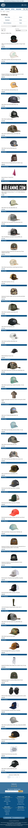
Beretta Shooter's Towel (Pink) (7, 177)
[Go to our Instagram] (16, 786)
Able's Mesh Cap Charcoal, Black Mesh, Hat (10, 104)
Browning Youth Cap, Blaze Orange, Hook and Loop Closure (13, 517)
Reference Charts (7, 801)
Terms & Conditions (7, 808)
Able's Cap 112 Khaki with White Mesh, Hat (10, 415)
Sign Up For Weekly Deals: (14, 789)
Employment (7, 811)
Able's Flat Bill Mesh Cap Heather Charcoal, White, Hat (12, 236)
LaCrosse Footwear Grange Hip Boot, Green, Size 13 (11, 607)
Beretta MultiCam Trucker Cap (7, 355)
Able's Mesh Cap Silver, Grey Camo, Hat (9, 444)
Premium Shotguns (21, 810)
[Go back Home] (1, 11)
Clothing (7, 11)
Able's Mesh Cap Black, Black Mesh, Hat (9, 768)
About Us (7, 814)
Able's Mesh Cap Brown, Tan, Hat (8, 281)
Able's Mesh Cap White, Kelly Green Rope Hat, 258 (11, 59)
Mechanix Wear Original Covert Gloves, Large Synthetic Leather (14, 695)
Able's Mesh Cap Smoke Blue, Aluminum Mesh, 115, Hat (12, 429)
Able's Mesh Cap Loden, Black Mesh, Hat (9, 207)
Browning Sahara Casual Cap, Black (8, 739)
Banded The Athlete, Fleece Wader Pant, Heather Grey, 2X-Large (14, 665)
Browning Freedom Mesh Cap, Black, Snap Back (11, 592)
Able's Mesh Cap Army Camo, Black (8, 636)
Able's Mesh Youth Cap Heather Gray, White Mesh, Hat (12, 222)
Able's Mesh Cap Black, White (7, 119)
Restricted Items (21, 799)
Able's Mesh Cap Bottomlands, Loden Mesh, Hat (11, 133)
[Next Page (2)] (19, 777)
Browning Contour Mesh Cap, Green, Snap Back (11, 502)
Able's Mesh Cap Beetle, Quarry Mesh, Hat (10, 312)
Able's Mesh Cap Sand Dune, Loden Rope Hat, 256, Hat (12, 267)
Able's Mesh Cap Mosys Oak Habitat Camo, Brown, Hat (12, 459)
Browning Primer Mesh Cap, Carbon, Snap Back (11, 488)
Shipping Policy (21, 801)
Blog (7, 802)
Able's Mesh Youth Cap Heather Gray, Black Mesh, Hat (12, 621)
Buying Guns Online (21, 798)
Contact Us (7, 798)
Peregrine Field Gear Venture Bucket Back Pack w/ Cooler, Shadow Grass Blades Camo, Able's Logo (13, 75)
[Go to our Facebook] (12, 786)
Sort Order (17, 28)
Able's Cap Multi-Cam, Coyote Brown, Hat (9, 473)
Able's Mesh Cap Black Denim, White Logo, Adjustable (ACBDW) (14, 724)
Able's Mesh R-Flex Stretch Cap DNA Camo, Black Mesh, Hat (13, 370)
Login (7, 804)
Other (4, 11)
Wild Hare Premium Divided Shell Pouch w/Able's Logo (12, 162)
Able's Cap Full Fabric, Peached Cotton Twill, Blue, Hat (12, 531)
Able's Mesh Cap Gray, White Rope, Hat (9, 148)
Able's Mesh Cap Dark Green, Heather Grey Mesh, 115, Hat (13, 384)
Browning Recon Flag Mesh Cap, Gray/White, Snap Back (12, 577)
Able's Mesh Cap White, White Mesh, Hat (9, 341)
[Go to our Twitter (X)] (14, 786)
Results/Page (3, 28)
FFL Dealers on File (20, 804)
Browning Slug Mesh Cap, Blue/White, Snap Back (11, 710)
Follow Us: (14, 784)
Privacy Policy (7, 810)
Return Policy (20, 802)
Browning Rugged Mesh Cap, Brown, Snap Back (11, 650)
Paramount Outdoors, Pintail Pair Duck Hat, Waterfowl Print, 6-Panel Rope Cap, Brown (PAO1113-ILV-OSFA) (14, 547)
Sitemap (7, 813)
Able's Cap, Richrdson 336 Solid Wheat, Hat (10, 89)
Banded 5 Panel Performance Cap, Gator (9, 754)
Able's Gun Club (21, 808)
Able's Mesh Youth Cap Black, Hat (8, 326)
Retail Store (7, 799)
